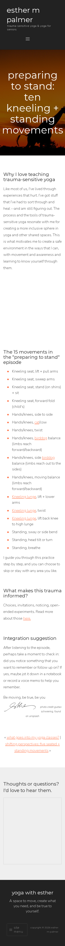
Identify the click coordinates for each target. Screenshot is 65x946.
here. (27, 618)
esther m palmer (23, 14)
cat (36, 422)
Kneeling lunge (24, 496)
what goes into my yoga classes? (33, 737)
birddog (40, 438)
